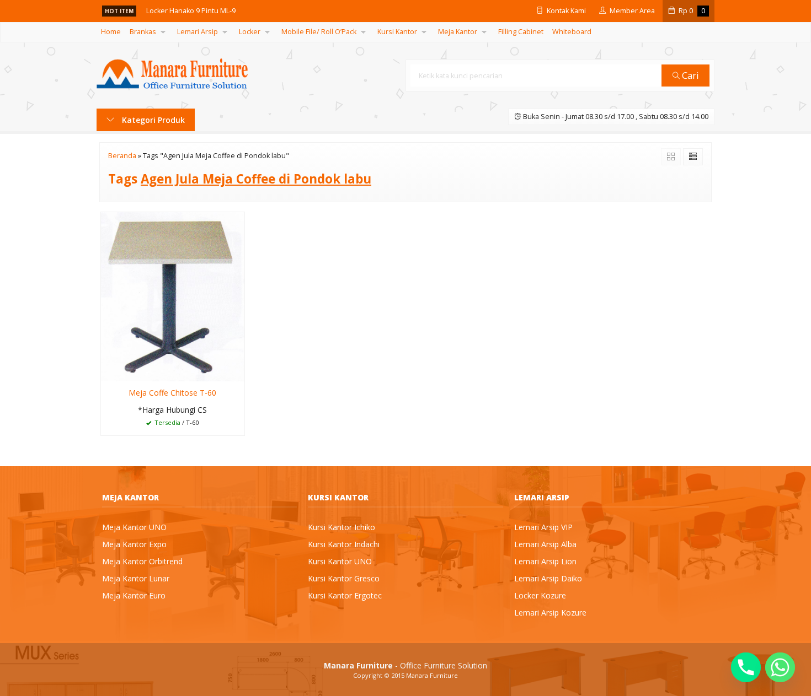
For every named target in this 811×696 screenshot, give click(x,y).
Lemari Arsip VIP (543, 527)
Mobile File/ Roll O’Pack (318, 31)
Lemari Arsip (197, 31)
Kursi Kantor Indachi (344, 544)
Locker (249, 31)
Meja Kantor (457, 31)
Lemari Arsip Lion (545, 561)
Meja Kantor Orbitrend (142, 561)
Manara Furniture (432, 675)
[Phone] (746, 667)
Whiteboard (571, 31)
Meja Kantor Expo (134, 544)
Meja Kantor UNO (134, 527)
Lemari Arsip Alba (545, 544)
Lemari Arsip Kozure (550, 612)
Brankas (143, 31)
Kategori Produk (152, 120)
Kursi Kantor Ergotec (345, 595)
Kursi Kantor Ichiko (341, 527)
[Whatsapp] (780, 667)
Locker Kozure (540, 595)
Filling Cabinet (520, 31)
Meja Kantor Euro (134, 595)
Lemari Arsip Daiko (548, 578)
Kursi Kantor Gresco (344, 578)
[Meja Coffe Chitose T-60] (172, 295)
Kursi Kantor (397, 31)
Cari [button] (689, 75)
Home (111, 31)
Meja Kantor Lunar (135, 578)
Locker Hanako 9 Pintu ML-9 (191, 10)
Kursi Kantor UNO (340, 561)
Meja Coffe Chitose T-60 (172, 392)
